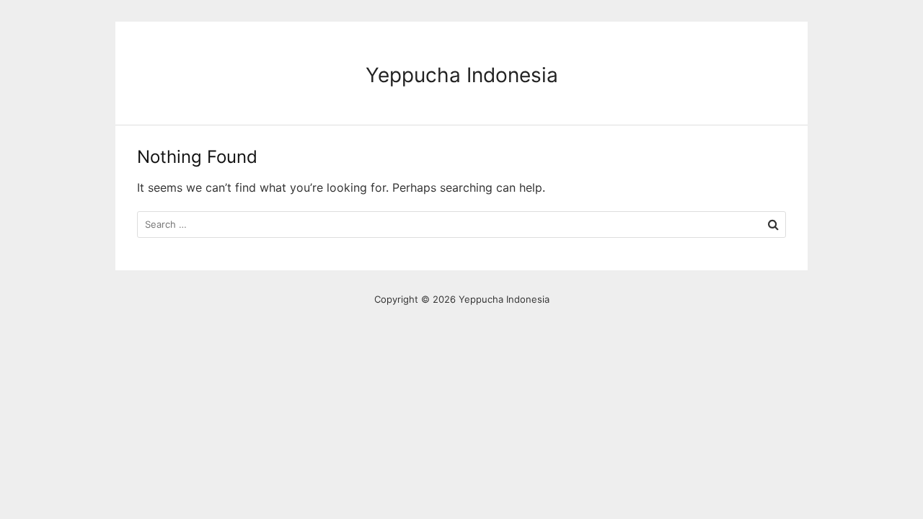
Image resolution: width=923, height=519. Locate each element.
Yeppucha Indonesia (462, 75)
